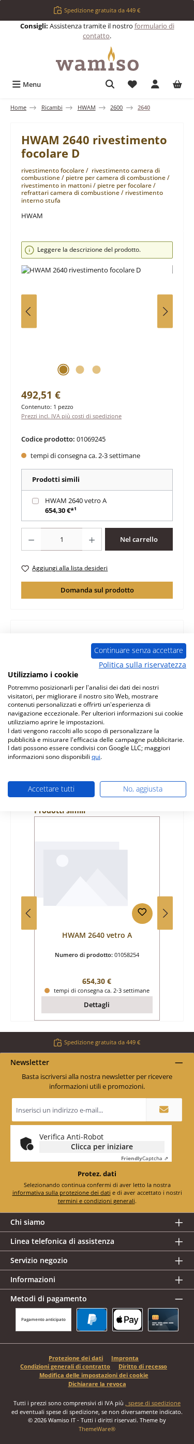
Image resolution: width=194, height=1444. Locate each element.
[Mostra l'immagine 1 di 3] (63, 370)
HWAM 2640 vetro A (76, 500)
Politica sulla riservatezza (142, 665)
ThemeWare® (97, 1429)
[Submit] (164, 1109)
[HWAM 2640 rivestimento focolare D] (97, 323)
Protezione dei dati (76, 1358)
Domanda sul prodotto (97, 590)
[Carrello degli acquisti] (177, 84)
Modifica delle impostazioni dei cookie (93, 1375)
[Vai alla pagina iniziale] (97, 59)
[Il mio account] (155, 84)
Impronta (125, 1358)
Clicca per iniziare (102, 1146)
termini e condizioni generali (96, 1201)
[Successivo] (165, 311)
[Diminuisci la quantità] (31, 539)
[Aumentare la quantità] (92, 539)
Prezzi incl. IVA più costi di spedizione (71, 416)
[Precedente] (29, 311)
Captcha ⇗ (144, 1158)
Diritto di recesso (142, 1366)
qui (96, 756)
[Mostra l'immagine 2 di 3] (80, 370)
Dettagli (97, 1004)
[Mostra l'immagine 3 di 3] (97, 370)
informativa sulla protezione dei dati (61, 1192)
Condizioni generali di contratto (65, 1366)
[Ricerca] (110, 84)
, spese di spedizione (153, 1403)
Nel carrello (139, 539)
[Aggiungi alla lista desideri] (142, 913)
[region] (97, 311)
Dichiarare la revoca (97, 1384)
